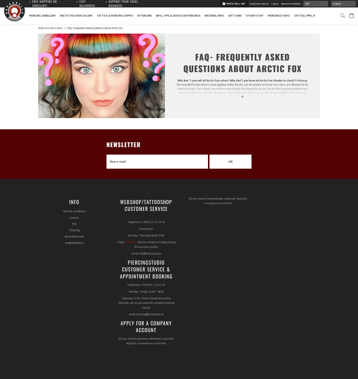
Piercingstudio (279, 16)
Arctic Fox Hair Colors (76, 16)
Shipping (74, 230)
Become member (290, 4)
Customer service (259, 4)
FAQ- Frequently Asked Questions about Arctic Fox (95, 28)
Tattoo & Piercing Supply (115, 16)
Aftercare (144, 16)
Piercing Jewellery (42, 16)
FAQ (74, 224)
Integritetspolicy (74, 243)
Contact (74, 218)
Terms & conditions (74, 211)
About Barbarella (74, 237)
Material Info (214, 16)
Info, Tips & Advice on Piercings (178, 16)
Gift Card (235, 16)
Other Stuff (255, 16)
